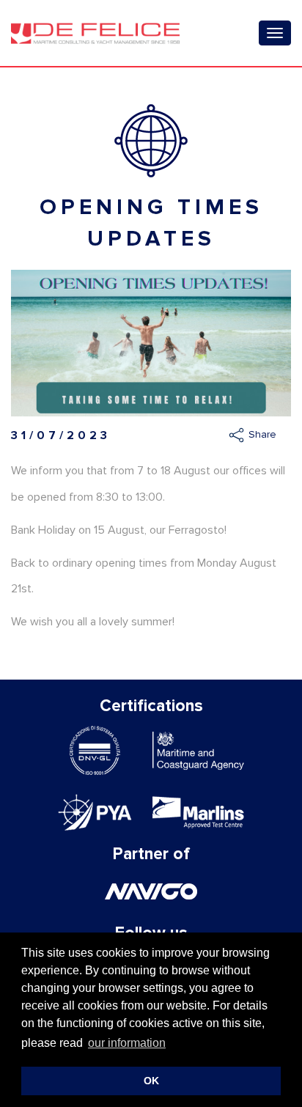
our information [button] (127, 1043)
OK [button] (151, 1080)
